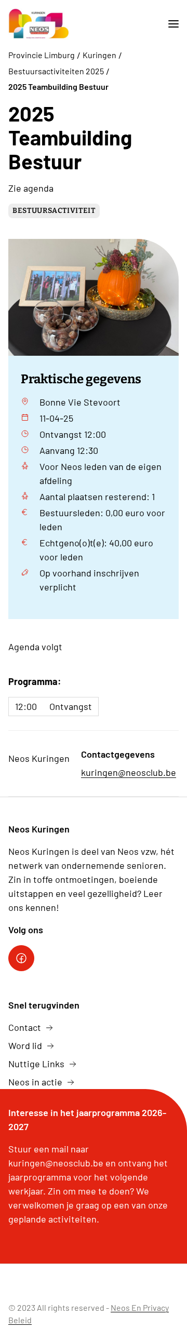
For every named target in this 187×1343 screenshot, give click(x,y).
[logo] (38, 24)
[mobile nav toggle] (169, 24)
